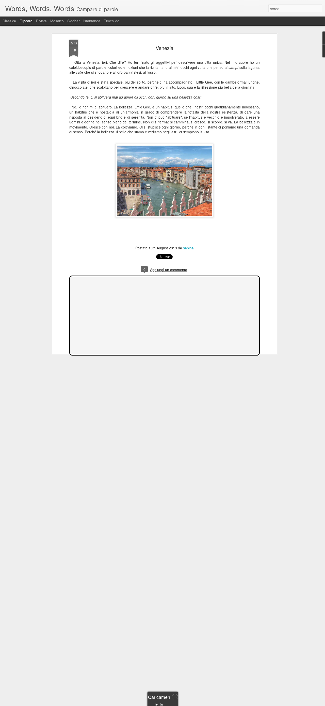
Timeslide (111, 20)
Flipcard (26, 20)
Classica (9, 20)
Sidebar (73, 20)
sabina (188, 247)
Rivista (41, 20)
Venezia (164, 48)
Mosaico (57, 20)
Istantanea (91, 20)
